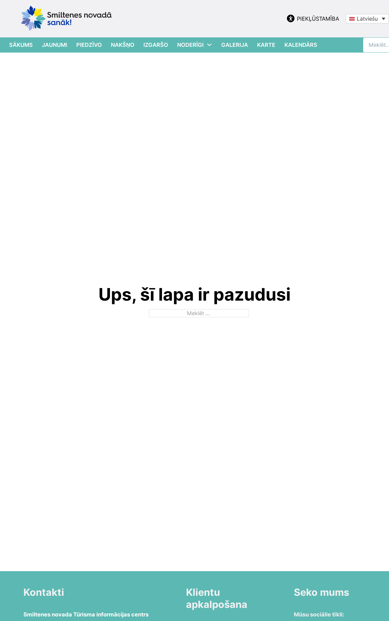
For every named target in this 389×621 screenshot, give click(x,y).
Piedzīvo (89, 45)
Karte (266, 45)
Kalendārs (300, 45)
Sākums (21, 45)
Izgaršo (155, 45)
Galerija (234, 45)
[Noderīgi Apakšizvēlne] (209, 44)
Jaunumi (54, 45)
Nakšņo (122, 45)
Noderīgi (190, 45)
